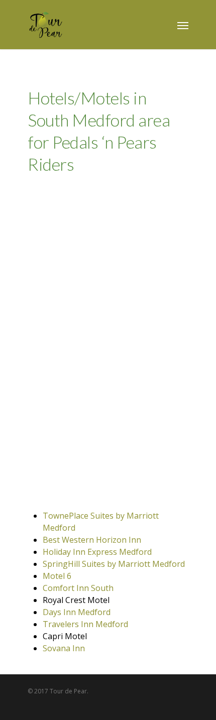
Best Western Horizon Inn (92, 539)
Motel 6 (57, 575)
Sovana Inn (64, 648)
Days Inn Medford (77, 612)
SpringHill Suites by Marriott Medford (114, 563)
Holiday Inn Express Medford (97, 551)
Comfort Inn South (78, 587)
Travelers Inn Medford (85, 624)
